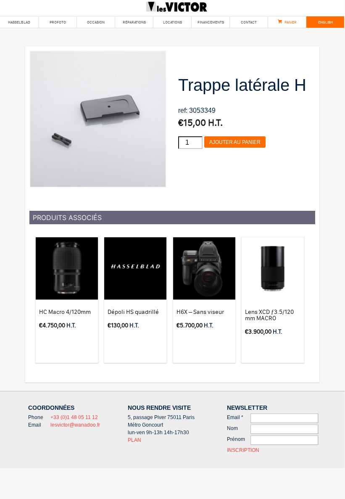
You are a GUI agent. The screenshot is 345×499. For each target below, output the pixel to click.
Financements (211, 22)
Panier (290, 22)
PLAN (134, 440)
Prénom (236, 439)
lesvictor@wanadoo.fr (75, 425)
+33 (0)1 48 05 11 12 (74, 417)
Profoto (58, 22)
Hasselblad (19, 22)
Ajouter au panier (235, 142)
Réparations (134, 22)
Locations (172, 22)
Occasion (96, 22)
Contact (249, 22)
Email (235, 417)
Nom (232, 428)
